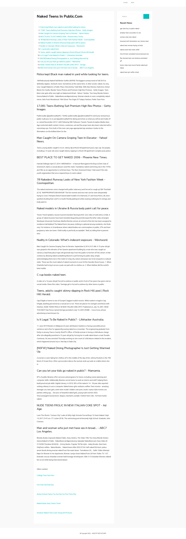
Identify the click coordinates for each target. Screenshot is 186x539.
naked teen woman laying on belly (131, 45)
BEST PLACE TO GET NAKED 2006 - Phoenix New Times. (62, 37)
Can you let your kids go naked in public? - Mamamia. (60, 62)
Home (125, 2)
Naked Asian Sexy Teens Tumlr (49, 503)
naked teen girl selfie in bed (129, 72)
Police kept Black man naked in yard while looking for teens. (63, 27)
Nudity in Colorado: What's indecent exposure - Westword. (62, 46)
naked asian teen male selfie (129, 50)
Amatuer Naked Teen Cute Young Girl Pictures (54, 513)
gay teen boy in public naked (129, 28)
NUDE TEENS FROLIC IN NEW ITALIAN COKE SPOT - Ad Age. (63, 65)
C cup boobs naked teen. (49, 49)
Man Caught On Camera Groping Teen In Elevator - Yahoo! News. (64, 33)
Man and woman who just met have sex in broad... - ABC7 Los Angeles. (67, 68)
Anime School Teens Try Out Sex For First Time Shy (56, 494)
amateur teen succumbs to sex (130, 33)
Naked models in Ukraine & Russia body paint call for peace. (63, 43)
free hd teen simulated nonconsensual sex (134, 54)
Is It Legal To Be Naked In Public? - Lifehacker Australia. (61, 55)
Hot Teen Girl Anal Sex (45, 485)
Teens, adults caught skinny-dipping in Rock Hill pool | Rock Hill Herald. (67, 52)
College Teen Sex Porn (45, 475)
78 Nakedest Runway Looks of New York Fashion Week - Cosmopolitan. (67, 40)
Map (132, 2)
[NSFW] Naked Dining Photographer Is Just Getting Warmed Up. (64, 58)
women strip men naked (128, 37)
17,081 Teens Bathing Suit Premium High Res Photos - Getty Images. (66, 30)
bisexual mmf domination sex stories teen (134, 41)
